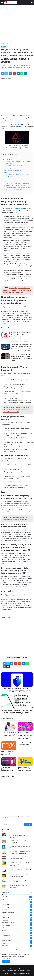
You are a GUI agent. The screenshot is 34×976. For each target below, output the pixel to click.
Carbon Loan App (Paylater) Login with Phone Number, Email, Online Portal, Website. (7, 770)
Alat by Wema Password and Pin (17, 657)
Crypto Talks (6, 904)
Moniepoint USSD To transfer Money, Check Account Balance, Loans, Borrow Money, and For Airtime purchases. (25, 735)
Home (3, 43)
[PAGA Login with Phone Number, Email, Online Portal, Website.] (8, 745)
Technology (6, 907)
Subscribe (6, 961)
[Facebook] (4, 663)
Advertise (22, 970)
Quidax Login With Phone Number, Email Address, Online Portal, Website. (8, 734)
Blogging (5, 920)
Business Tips (6, 917)
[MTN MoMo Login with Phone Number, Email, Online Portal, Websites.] (25, 761)
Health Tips (6, 938)
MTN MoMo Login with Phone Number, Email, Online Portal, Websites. (25, 769)
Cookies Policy (8, 973)
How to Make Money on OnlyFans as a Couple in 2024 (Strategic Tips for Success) (19, 835)
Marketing (5, 943)
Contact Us (28, 970)
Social (4, 930)
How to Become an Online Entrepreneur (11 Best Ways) (25, 744)
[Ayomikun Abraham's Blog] (10, 2)
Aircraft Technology (8, 912)
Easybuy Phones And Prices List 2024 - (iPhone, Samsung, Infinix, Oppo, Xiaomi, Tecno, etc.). (20, 864)
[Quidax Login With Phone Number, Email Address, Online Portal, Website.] (8, 726)
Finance (5, 899)
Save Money (6, 945)
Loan (4, 902)
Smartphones (6, 935)
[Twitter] (8, 663)
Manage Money (7, 940)
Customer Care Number (9, 922)
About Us (16, 970)
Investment (6, 933)
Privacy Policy (10, 970)
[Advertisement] (17, 23)
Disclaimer (15, 973)
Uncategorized (7, 927)
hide (15, 154)
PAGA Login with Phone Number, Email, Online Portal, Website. (7, 753)
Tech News (6, 909)
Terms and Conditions (24, 973)
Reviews (5, 915)
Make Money (6, 925)
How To (8, 43)
